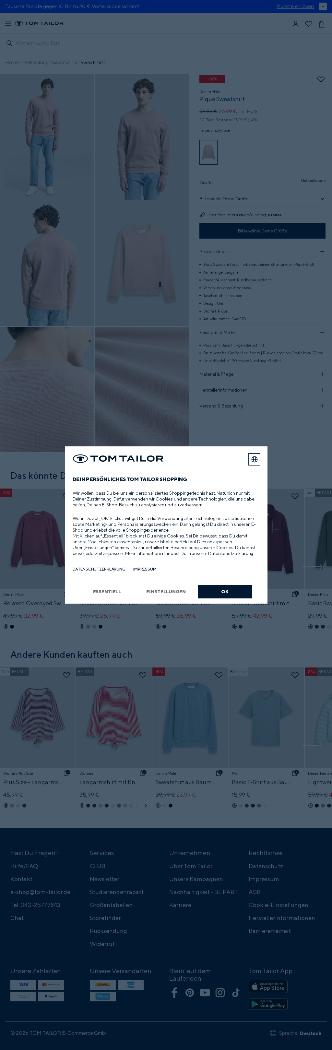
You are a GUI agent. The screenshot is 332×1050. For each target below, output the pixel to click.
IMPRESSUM (145, 569)
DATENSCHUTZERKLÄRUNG (99, 569)
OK (225, 591)
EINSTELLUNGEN (165, 591)
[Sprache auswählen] (254, 459)
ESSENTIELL (107, 591)
